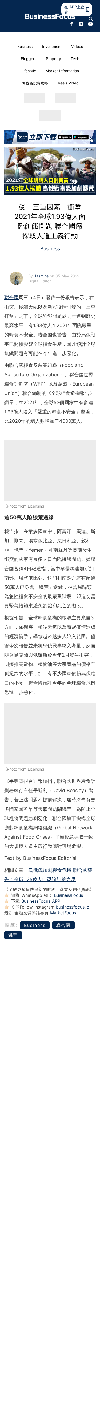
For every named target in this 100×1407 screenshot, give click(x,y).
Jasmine (42, 276)
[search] (90, 18)
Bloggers (28, 58)
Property (53, 58)
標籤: (11, 925)
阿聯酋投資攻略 (35, 83)
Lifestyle (28, 71)
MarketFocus (63, 912)
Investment (52, 46)
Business (25, 46)
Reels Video (68, 83)
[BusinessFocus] (50, 16)
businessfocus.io (72, 907)
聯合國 (11, 297)
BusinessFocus (68, 895)
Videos (77, 46)
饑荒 (13, 935)
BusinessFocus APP (40, 901)
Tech (75, 58)
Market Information (62, 71)
